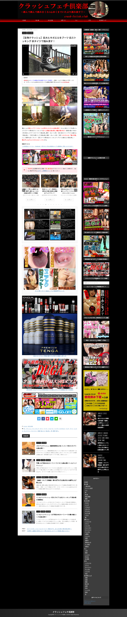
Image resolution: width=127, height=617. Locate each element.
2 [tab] (40, 204)
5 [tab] (48, 204)
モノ (76, 20)
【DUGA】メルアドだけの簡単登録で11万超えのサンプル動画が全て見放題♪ (49, 390)
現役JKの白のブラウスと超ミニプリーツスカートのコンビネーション (50, 191)
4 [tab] (46, 204)
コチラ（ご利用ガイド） (44, 170)
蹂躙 (54, 431)
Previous (23, 190)
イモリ (87, 515)
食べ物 (37, 20)
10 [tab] (61, 204)
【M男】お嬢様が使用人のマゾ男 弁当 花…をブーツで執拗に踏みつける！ (48, 531)
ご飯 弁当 (87, 486)
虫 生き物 (50, 20)
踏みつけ (43, 431)
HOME (24, 20)
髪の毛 (87, 584)
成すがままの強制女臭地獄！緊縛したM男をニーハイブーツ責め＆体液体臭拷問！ (103, 423)
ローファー (34, 431)
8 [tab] (56, 204)
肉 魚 (86, 494)
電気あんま (88, 542)
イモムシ (87, 507)
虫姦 (86, 579)
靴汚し (57, 431)
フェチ (67, 428)
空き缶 (87, 557)
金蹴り (87, 540)
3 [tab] (43, 204)
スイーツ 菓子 (89, 488)
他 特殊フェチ (102, 20)
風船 (86, 582)
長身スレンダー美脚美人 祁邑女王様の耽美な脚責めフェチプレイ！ (30, 191)
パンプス (56, 428)
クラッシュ (29, 428)
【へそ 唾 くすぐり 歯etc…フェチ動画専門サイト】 (50, 291)
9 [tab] (59, 204)
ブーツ (71, 428)
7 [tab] (53, 204)
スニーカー (88, 527)
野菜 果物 (87, 496)
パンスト (87, 536)
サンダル (87, 532)
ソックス (87, 590)
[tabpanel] (31, 188)
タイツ (41, 428)
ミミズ (87, 505)
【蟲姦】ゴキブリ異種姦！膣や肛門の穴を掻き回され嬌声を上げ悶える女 (103, 467)
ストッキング (35, 428)
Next (75, 190)
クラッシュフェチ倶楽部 (63, 612)
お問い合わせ (87, 602)
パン (86, 490)
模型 (86, 552)
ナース (45, 428)
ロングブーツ (27, 431)
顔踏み (87, 546)
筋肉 (86, 592)
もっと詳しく (31, 199)
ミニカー (87, 555)
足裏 (86, 586)
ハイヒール (50, 428)
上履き (87, 534)
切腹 (86, 577)
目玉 (86, 588)
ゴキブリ (87, 509)
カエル (25, 426)
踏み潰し (48, 431)
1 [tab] (38, 204)
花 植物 (87, 559)
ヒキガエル (62, 428)
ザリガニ (87, 511)
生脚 (86, 538)
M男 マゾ (63, 20)
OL (24, 428)
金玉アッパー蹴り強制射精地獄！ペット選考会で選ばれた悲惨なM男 (68, 191)
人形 (86, 550)
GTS (90, 20)
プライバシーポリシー (89, 601)
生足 (86, 573)
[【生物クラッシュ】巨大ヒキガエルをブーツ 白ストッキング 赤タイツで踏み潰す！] (52, 418)
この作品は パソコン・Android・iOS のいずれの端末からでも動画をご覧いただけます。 (48, 146)
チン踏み (87, 544)
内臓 (39, 431)
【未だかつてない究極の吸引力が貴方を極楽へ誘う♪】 (50, 356)
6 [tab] (51, 204)
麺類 (86, 498)
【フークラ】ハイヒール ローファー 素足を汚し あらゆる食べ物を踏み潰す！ (49, 529)
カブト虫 (87, 513)
